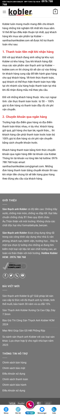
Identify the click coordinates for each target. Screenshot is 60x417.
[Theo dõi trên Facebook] (5, 275)
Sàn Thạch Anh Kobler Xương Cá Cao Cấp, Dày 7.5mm (28, 312)
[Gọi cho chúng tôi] (17, 275)
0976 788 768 (18, 257)
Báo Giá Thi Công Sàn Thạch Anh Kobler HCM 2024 (28, 322)
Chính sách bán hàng (14, 362)
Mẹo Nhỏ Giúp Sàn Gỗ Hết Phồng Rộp (23, 330)
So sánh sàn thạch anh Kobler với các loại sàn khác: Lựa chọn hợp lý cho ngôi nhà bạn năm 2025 (28, 340)
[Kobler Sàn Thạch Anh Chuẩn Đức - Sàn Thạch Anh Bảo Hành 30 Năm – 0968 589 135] (20, 11)
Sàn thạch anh (10, 209)
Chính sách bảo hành (14, 384)
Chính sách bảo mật (13, 368)
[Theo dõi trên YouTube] (22, 275)
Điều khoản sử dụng (13, 373)
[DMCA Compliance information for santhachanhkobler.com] (14, 266)
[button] (4, 12)
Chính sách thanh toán (15, 379)
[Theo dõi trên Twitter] (11, 275)
